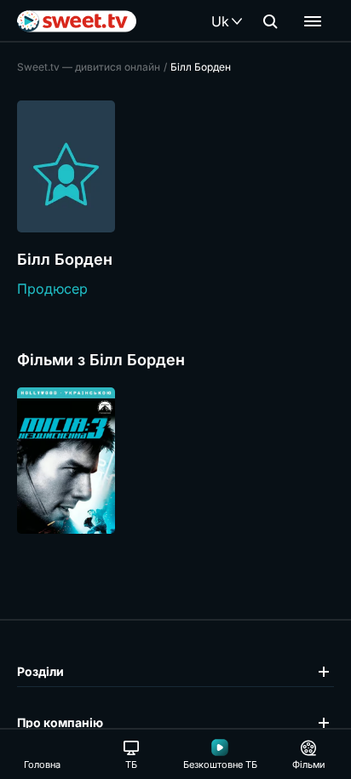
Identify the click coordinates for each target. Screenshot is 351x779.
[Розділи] (312, 21)
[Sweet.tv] (76, 21)
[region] (175, 460)
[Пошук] (270, 21)
